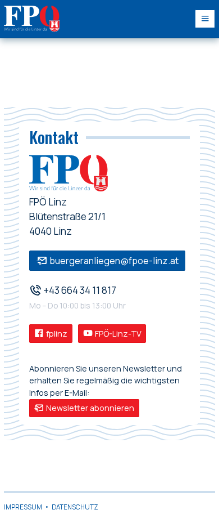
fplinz (55, 333)
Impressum (23, 507)
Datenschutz (75, 507)
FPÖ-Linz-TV (117, 333)
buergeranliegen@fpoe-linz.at (113, 260)
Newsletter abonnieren (89, 408)
